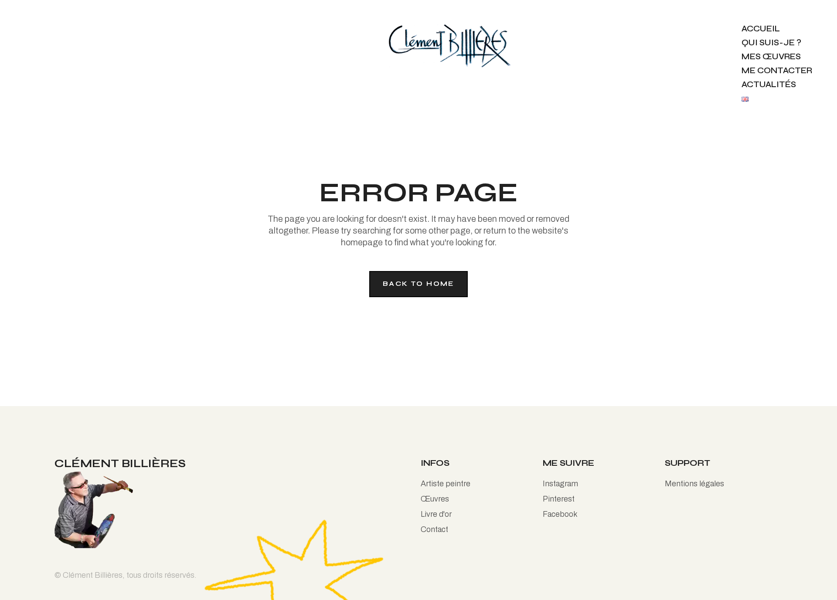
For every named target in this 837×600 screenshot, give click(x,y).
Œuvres (435, 499)
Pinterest (559, 499)
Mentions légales (694, 483)
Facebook (560, 514)
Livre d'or (436, 514)
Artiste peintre (445, 483)
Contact (434, 529)
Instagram (560, 483)
